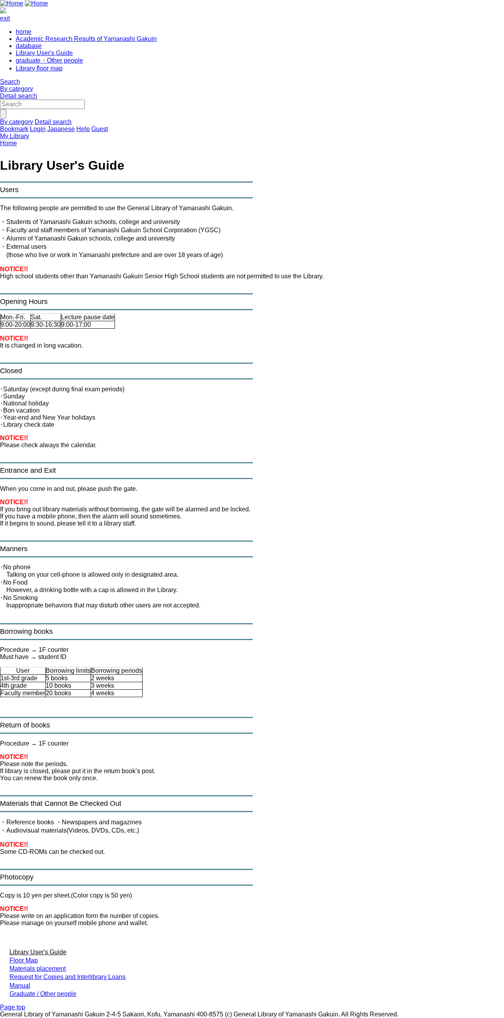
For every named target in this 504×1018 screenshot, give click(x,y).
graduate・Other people (49, 60)
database (29, 46)
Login (38, 129)
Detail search (18, 96)
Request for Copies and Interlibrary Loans (67, 977)
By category (16, 88)
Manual (19, 985)
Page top (12, 1007)
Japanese (61, 129)
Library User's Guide (44, 53)
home (24, 31)
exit (5, 18)
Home (8, 143)
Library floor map (39, 68)
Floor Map (23, 960)
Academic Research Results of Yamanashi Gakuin (86, 38)
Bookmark (14, 129)
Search (10, 81)
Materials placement (37, 968)
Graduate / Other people (42, 993)
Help (83, 129)
